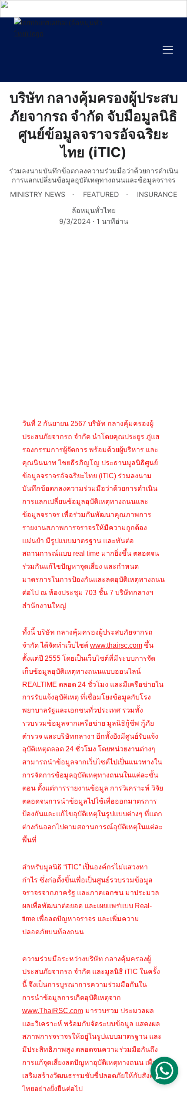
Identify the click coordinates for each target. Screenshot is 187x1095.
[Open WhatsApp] (164, 1071)
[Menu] (168, 50)
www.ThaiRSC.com (52, 1010)
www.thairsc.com (116, 645)
